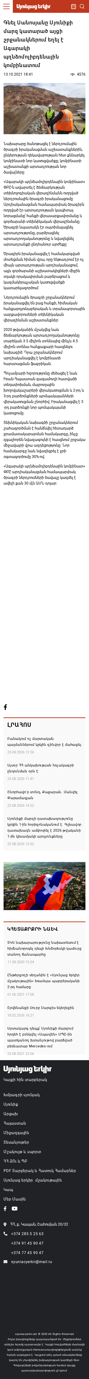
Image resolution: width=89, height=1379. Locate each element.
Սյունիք (11, 1104)
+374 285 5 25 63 (27, 1234)
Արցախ (11, 1114)
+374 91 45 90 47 (27, 1243)
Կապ (8, 1189)
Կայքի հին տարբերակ (25, 1079)
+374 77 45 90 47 (27, 1253)
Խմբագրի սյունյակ (22, 1095)
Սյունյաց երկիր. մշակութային (33, 1180)
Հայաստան (15, 1123)
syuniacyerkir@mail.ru (31, 1262)
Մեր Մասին (15, 1199)
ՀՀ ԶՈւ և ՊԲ (15, 1161)
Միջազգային (16, 1133)
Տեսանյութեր (16, 1142)
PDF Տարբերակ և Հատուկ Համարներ (40, 1170)
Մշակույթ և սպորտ (22, 1152)
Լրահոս (19, 725)
